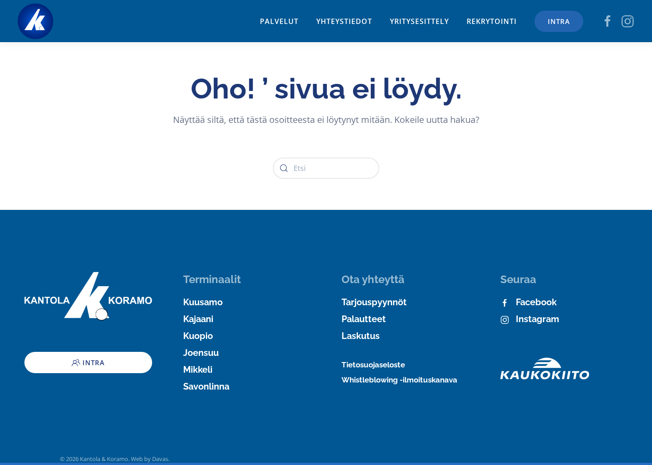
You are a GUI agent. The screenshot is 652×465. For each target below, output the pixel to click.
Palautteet (364, 319)
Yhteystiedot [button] (344, 21)
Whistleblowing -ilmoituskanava (399, 379)
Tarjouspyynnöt (374, 302)
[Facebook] (607, 20)
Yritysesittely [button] (419, 21)
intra (559, 21)
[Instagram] (627, 20)
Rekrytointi (492, 21)
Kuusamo (203, 302)
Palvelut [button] (279, 21)
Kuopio (198, 336)
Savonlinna (206, 386)
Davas (160, 459)
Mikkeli (197, 369)
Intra (93, 362)
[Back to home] (35, 21)
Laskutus (361, 336)
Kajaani (198, 319)
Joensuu (201, 352)
